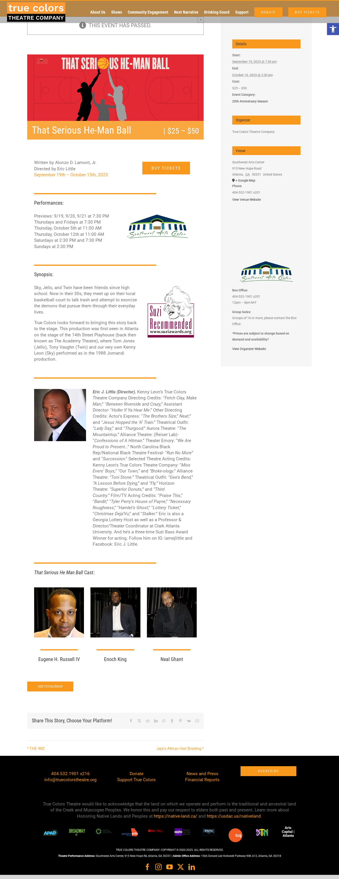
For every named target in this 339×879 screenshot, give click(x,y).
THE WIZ (37, 748)
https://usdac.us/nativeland (234, 816)
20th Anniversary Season (250, 101)
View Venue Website (246, 199)
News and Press (202, 773)
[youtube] (169, 867)
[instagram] (158, 867)
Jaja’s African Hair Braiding (179, 748)
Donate (136, 773)
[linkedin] (191, 867)
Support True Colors (136, 779)
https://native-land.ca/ (175, 816)
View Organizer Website (249, 349)
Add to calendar (50, 686)
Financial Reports (202, 779)
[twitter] (180, 867)
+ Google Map (245, 180)
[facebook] (147, 867)
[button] (333, 29)
